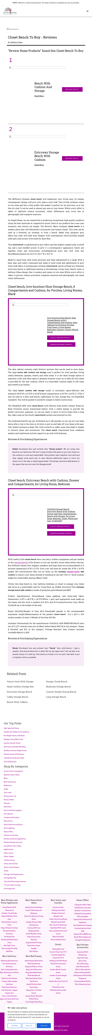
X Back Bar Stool (58, 987)
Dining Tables (9, 799)
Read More (39, 96)
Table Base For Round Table (14, 758)
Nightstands (8, 849)
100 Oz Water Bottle (82, 969)
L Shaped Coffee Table (82, 905)
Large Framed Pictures (34, 942)
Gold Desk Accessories (82, 908)
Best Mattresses (10, 782)
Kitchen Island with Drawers (14, 754)
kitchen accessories (11, 835)
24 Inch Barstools (10, 762)
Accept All (43, 1025)
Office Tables (9, 856)
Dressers (7, 803)
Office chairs (8, 853)
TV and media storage (12, 885)
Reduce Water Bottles (82, 972)
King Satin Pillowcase (34, 969)
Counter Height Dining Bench (61, 691)
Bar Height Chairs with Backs (14, 735)
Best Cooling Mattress (9, 969)
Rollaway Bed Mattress (9, 961)
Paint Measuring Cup (82, 984)
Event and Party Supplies (13, 810)
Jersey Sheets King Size (33, 996)
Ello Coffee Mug (82, 964)
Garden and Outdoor (11, 817)
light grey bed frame (11, 728)
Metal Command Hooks (33, 907)
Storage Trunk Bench (56, 681)
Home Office (8, 832)
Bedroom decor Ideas (12, 775)
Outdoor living (9, 860)
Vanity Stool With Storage (20, 681)
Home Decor (8, 821)
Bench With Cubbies (17, 702)
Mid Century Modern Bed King (15, 747)
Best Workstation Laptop (82, 925)
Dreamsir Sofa (58, 907)
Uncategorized (9, 888)
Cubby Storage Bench (17, 696)
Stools (6, 871)
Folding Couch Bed (58, 910)
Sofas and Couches (11, 863)
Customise (14, 1025)
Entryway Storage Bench (19, 691)
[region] (29, 1017)
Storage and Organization (13, 874)
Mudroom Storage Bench (58, 686)
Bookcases (8, 785)
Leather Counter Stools (12, 743)
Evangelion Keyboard (82, 940)
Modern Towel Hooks (9, 913)
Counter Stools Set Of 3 (58, 952)
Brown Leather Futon (58, 939)
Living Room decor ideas (12, 846)
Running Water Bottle (83, 981)
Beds (6, 778)
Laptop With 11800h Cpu (82, 934)
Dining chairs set (10, 796)
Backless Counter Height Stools (15, 750)
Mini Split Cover (9, 945)
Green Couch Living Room (58, 919)
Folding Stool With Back (58, 961)
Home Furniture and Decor (13, 824)
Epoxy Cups (83, 961)
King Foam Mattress (9, 987)
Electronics (8, 807)
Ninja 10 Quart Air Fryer (9, 928)
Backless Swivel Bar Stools (13, 739)
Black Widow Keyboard (82, 937)
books (6, 789)
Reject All (29, 1025)
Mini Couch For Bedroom (58, 925)
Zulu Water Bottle (82, 966)
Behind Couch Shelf (58, 922)
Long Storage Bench (56, 696)
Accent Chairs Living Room (13, 771)
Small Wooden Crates (34, 934)
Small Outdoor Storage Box (20, 686)
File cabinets (8, 814)
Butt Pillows (34, 951)
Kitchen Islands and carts (13, 842)
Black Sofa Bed (58, 937)
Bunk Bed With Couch (58, 928)
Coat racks (8, 792)
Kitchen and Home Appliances (15, 839)
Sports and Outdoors (11, 867)
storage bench (73, 572)
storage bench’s (21, 562)
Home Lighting (9, 828)
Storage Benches (10, 878)
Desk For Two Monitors (82, 910)
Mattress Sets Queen (9, 978)
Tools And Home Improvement (15, 881)
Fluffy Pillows (33, 999)
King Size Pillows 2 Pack (33, 966)
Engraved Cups (82, 958)
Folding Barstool (58, 949)
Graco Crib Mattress (9, 996)
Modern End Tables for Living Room (16, 732)
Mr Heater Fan (9, 937)
